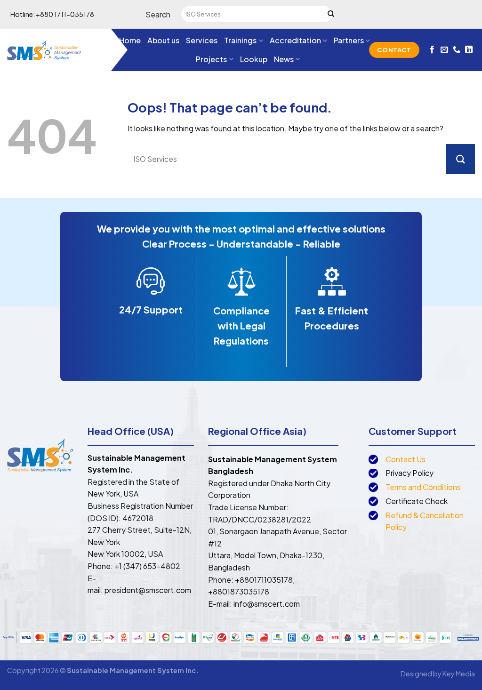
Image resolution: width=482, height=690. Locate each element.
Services (201, 40)
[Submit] (331, 14)
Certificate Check (417, 501)
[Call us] (456, 50)
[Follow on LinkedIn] (469, 50)
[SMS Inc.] (44, 50)
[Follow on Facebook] (432, 50)
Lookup (253, 59)
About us (163, 40)
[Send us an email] (444, 50)
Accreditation (295, 40)
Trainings (240, 40)
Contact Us (406, 459)
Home (130, 40)
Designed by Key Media (438, 673)
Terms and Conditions (423, 487)
